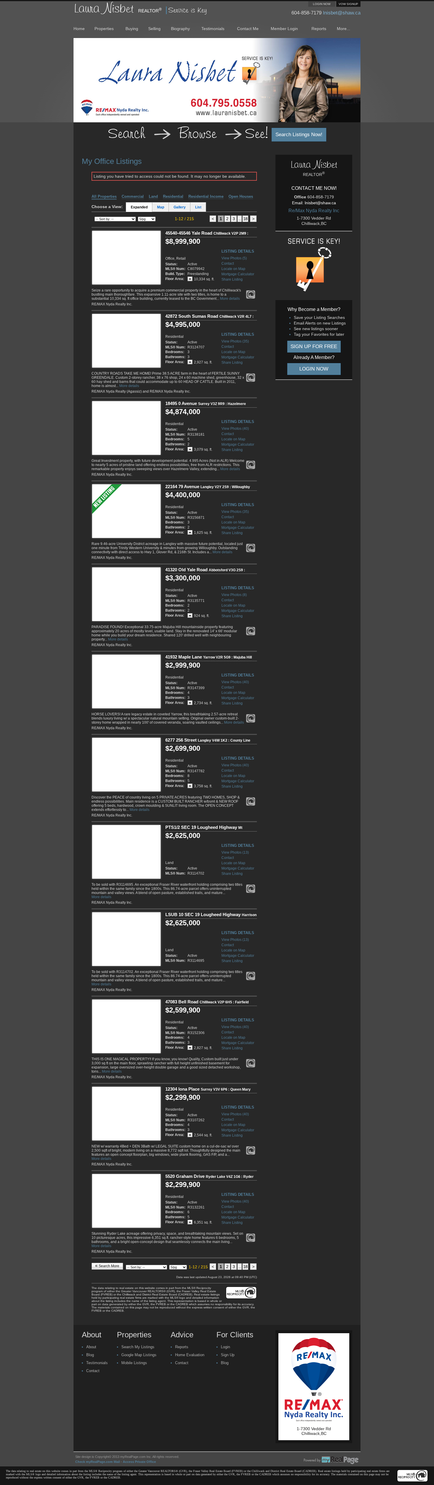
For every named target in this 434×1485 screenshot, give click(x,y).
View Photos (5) (234, 258)
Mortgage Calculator (237, 274)
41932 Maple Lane (208, 656)
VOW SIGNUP (348, 4)
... (239, 218)
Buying (131, 29)
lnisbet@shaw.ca (341, 13)
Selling (154, 29)
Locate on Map (233, 269)
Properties (104, 29)
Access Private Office (139, 1461)
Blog (90, 1355)
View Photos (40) (235, 429)
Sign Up (227, 1355)
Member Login (284, 29)
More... (343, 29)
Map (160, 207)
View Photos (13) (235, 852)
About (91, 1347)
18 (245, 218)
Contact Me (248, 29)
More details (230, 299)
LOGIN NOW (321, 4)
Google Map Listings (138, 1355)
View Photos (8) (234, 595)
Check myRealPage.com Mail (97, 1461)
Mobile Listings (134, 1363)
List (198, 207)
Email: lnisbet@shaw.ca (314, 202)
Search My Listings (137, 1347)
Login (225, 1347)
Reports (318, 29)
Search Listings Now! (298, 134)
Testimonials (212, 29)
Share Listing (232, 279)
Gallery (180, 207)
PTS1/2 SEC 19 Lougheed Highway (203, 830)
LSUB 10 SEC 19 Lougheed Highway (211, 917)
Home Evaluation (189, 1355)
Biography (180, 29)
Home (79, 29)
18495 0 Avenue (205, 403)
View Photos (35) (235, 341)
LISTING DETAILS (237, 251)
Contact (227, 263)
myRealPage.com (331, 1460)
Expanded (139, 207)
